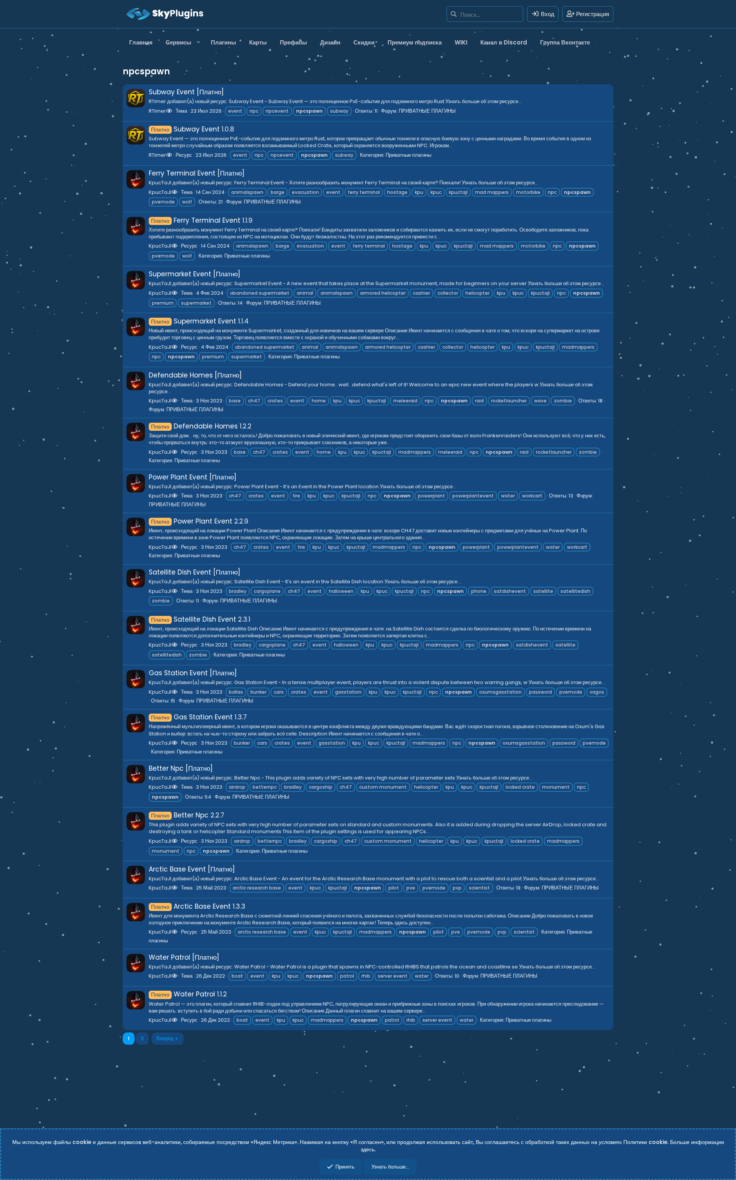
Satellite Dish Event (193, 619)
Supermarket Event (193, 321)
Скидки (364, 42)
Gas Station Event (192, 717)
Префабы (293, 42)
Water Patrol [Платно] (184, 957)
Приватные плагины (408, 155)
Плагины (223, 42)
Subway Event (185, 129)
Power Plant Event (191, 521)
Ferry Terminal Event (195, 220)
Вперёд (165, 1038)
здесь (368, 1149)
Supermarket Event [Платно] (194, 274)
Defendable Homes (194, 426)
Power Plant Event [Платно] (193, 477)
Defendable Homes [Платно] (195, 375)
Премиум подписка (415, 42)
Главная (141, 42)
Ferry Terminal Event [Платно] (197, 173)
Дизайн (330, 42)
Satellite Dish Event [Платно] (194, 572)
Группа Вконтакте (565, 42)
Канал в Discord (503, 42)
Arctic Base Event (191, 906)
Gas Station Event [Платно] (193, 673)
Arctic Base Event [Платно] (192, 869)
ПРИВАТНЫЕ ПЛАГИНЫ (427, 111)
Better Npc (180, 815)
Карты (258, 42)
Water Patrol (183, 994)
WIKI (461, 42)
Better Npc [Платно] (181, 768)
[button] (181, 42)
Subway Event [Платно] (186, 92)
